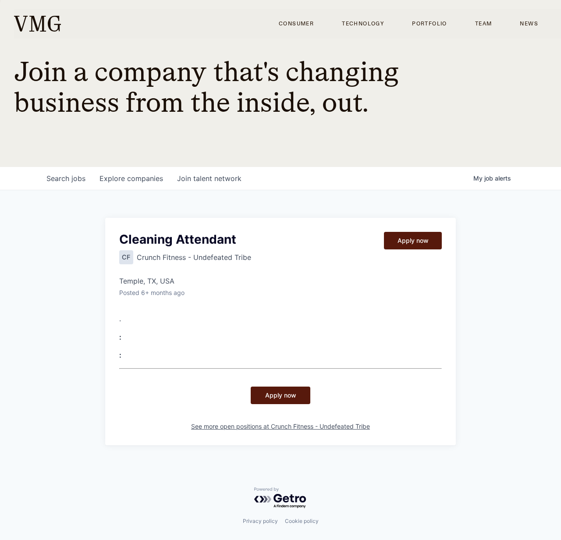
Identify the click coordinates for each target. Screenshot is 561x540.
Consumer (296, 23)
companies (131, 178)
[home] (37, 24)
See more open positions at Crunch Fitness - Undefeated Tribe (280, 426)
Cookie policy (302, 521)
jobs (65, 178)
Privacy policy (260, 521)
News (529, 23)
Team (483, 23)
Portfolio (429, 23)
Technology (363, 23)
